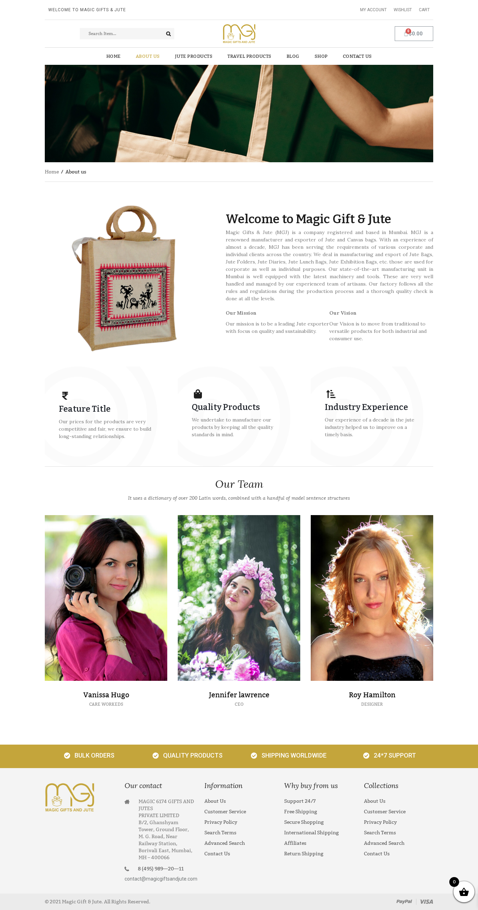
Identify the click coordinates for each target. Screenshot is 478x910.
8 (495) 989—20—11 (161, 869)
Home (52, 172)
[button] (88, 756)
